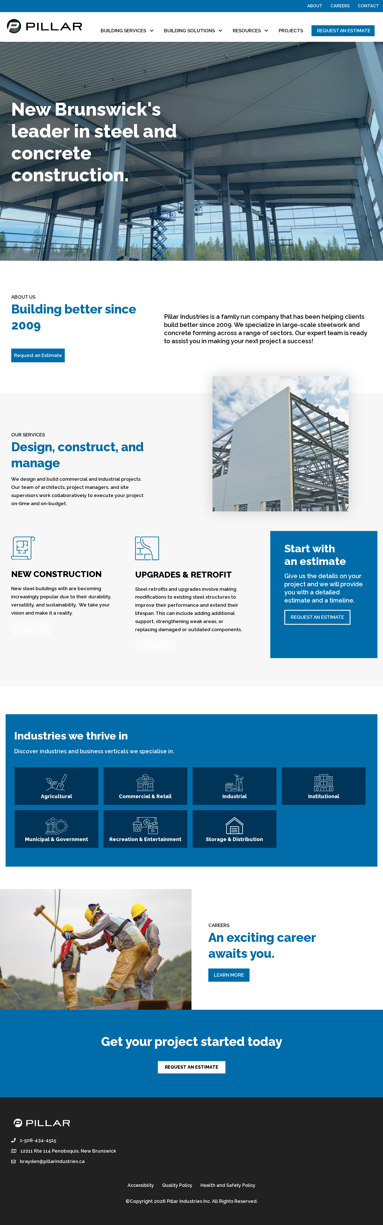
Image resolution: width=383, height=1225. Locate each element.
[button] (38, 355)
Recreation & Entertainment (145, 839)
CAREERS (340, 5)
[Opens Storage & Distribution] (234, 827)
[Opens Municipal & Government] (56, 827)
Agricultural (56, 796)
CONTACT (368, 5)
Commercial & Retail (145, 796)
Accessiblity (141, 1185)
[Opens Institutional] (324, 784)
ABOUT (314, 5)
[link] (128, 30)
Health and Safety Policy (227, 1185)
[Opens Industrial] (234, 784)
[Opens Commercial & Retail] (145, 784)
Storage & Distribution (234, 839)
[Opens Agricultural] (56, 784)
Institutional (323, 796)
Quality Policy (177, 1185)
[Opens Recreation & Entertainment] (145, 827)
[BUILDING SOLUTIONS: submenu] (220, 31)
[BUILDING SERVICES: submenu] (151, 31)
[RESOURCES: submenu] (266, 31)
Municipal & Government (56, 839)
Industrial (234, 796)
